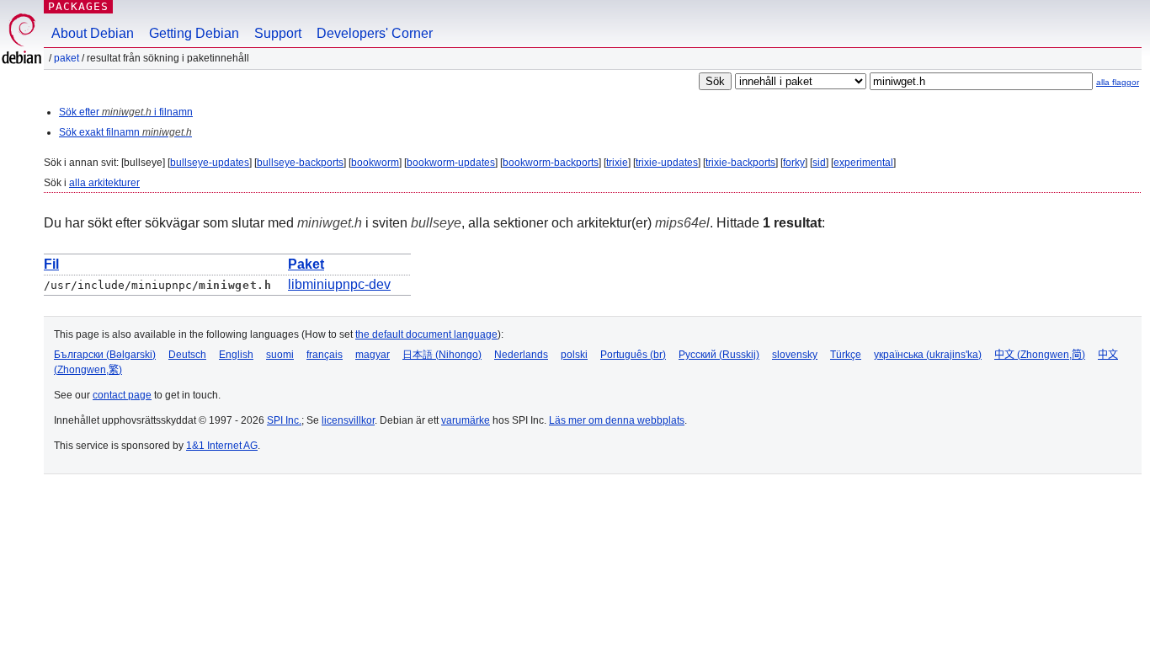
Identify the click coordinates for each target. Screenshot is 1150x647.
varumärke (465, 420)
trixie (617, 162)
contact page (122, 395)
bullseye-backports (300, 162)
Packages (78, 6)
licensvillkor (348, 420)
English (236, 355)
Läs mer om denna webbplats (616, 420)
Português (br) (633, 355)
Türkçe (845, 355)
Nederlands (521, 355)
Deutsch (187, 355)
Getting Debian (194, 33)
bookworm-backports (551, 162)
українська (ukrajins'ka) (928, 355)
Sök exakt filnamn (125, 132)
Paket (66, 58)
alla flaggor (1117, 82)
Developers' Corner (375, 33)
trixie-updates (667, 162)
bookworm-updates (451, 162)
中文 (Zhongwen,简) (1039, 355)
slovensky (794, 355)
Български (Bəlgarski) (105, 355)
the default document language (426, 334)
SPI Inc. (284, 420)
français (324, 355)
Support (277, 33)
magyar (372, 355)
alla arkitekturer (104, 183)
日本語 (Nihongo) (442, 355)
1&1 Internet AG (222, 446)
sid (819, 162)
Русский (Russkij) (719, 355)
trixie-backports (740, 162)
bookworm (375, 162)
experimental (863, 162)
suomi (280, 355)
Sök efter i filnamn (126, 112)
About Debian (92, 33)
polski (574, 355)
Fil (51, 264)
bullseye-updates (209, 162)
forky (794, 162)
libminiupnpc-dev (339, 284)
